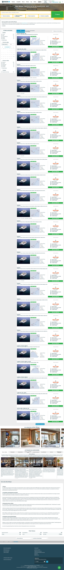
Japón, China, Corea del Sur (23, 408)
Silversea (10, 541)
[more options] (62, 2)
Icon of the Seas (6, 551)
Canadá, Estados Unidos (22, 377)
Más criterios (4, 40)
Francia (18, 64)
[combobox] (26, 13)
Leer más (3, 25)
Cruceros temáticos (39, 2)
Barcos (23, 1)
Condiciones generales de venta (39, 552)
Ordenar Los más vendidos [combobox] (57, 31)
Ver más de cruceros (40, 424)
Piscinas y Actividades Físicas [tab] (28, 452)
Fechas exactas (4, 44)
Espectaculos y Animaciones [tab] (59, 452)
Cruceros (1, 541)
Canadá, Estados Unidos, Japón (24, 361)
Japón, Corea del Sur (21, 33)
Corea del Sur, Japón (21, 49)
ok (47, 561)
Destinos (13, 1)
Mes (11, 44)
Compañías (6, 541)
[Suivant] (62, 438)
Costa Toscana (6, 552)
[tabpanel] (32, 438)
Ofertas (35, 1)
